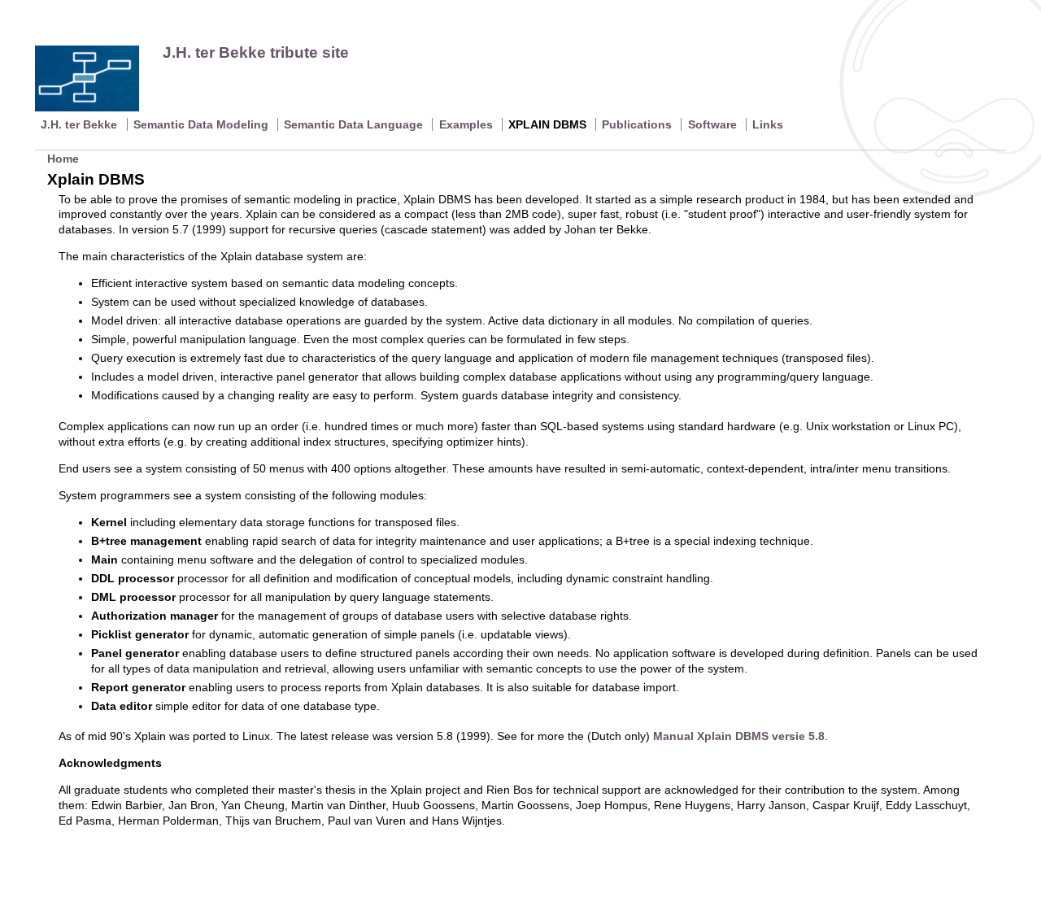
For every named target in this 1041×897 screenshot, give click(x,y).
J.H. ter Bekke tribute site (256, 52)
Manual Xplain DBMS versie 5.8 (739, 735)
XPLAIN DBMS (547, 124)
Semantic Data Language (353, 124)
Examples (466, 124)
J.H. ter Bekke (79, 124)
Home (63, 158)
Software (712, 124)
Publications (637, 124)
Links (767, 124)
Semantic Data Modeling (200, 124)
